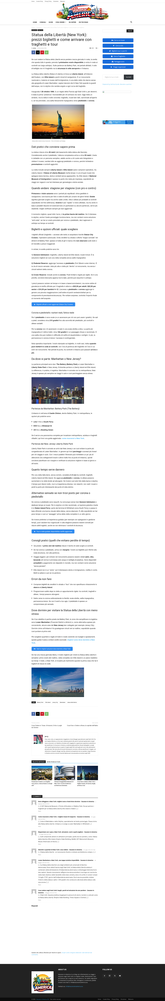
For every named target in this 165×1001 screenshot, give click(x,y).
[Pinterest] (42, 52)
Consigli (43, 22)
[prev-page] (33, 789)
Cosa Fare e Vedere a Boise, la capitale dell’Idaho (82, 725)
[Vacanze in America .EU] (82, 11)
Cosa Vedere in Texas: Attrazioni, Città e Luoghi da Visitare (47, 726)
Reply (39, 811)
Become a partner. (126, 84)
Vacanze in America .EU (42, 999)
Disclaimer (55, 1)
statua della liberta (72, 702)
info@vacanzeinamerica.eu (74, 986)
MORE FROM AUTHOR (53, 762)
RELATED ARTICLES (39, 762)
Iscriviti (128, 77)
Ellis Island (48, 702)
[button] (131, 22)
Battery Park (40, 702)
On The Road (83, 22)
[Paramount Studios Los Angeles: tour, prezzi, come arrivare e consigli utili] (42, 773)
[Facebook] (33, 52)
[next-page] (36, 789)
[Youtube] (120, 976)
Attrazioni (39, 27)
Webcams (62, 1)
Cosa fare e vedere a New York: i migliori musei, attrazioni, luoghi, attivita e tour (86, 783)
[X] (38, 52)
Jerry (34, 48)
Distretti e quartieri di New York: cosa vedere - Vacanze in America (60, 850)
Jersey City (55, 702)
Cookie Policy (39, 1)
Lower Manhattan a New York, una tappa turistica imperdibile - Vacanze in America (65, 860)
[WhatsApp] (47, 52)
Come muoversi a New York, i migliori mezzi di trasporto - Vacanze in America (64, 817)
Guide (51, 22)
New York (40, 30)
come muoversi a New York (73, 438)
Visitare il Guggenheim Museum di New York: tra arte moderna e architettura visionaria (63, 783)
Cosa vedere (60, 22)
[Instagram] (110, 976)
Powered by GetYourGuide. (111, 84)
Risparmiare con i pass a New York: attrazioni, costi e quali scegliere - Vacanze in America (67, 832)
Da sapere (72, 22)
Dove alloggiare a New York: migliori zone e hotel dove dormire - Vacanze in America (66, 801)
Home (33, 1)
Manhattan (62, 702)
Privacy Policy (48, 1)
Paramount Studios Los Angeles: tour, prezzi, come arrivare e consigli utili (42, 783)
